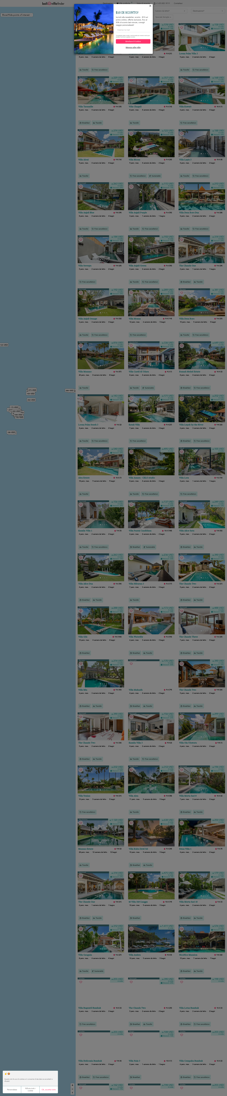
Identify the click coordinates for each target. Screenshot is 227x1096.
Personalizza (12, 1089)
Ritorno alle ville (133, 47)
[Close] (150, 6)
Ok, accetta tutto (49, 1089)
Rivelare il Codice (133, 41)
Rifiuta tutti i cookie (30, 1089)
